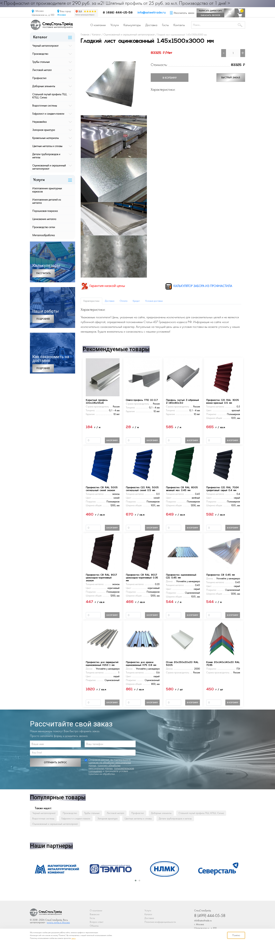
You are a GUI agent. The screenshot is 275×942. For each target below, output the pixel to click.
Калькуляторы (132, 25)
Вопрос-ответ (96, 922)
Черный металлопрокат (45, 45)
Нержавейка (39, 121)
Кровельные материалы (45, 138)
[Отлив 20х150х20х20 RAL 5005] (183, 639)
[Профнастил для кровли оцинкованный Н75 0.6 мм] (143, 639)
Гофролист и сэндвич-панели (48, 113)
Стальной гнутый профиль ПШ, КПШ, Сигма (49, 95)
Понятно (236, 935)
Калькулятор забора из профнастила (202, 286)
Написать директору (210, 10)
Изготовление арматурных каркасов (47, 189)
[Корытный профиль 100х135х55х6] (103, 377)
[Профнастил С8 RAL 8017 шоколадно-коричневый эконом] (103, 551)
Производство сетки (43, 227)
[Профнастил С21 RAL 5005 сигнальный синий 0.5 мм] (143, 464)
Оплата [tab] (123, 301)
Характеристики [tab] (91, 301)
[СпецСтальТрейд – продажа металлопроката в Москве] (52, 24)
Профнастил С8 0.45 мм (220, 575)
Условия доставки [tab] (154, 301)
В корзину (170, 77)
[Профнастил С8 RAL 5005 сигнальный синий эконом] (103, 464)
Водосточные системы (44, 105)
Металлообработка (43, 235)
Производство (40, 53)
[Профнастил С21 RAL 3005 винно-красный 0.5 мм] (223, 377)
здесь (73, 938)
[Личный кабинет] (229, 12)
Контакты (179, 25)
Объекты (94, 925)
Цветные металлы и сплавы (47, 146)
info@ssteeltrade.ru (152, 12)
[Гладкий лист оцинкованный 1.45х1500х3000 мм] (114, 81)
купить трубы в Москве (58, 922)
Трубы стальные (41, 62)
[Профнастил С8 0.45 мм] (223, 551)
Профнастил (39, 78)
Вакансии (94, 914)
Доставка (151, 25)
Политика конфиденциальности (160, 922)
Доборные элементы (43, 86)
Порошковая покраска (45, 211)
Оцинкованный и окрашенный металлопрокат (49, 166)
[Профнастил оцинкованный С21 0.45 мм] (183, 551)
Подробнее (43, 318)
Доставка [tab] (109, 301)
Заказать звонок (210, 15)
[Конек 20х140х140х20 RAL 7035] (223, 639)
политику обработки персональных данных (104, 766)
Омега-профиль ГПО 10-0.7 (142, 400)
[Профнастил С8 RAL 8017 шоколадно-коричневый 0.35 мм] (143, 551)
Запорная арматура (43, 130)
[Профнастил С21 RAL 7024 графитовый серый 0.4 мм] (223, 464)
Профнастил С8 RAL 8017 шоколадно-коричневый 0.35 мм (142, 578)
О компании (98, 25)
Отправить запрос (55, 762)
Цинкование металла (44, 219)
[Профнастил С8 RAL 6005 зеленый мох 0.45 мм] (183, 464)
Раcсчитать (43, 273)
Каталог (148, 914)
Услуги (114, 25)
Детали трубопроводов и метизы (46, 155)
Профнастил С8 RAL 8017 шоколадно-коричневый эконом (101, 578)
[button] (136, 880)
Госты (165, 25)
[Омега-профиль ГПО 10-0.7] (143, 377)
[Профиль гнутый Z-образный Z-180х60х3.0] (183, 377)
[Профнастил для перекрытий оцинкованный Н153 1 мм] (103, 639)
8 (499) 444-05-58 (118, 12)
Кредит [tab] (136, 301)
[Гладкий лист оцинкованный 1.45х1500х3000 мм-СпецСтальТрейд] (46, 913)
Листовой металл (42, 70)
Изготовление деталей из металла (46, 201)
